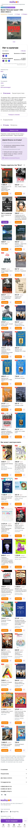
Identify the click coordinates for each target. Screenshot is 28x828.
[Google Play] (14, 812)
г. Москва (23, 50)
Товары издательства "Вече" (11, 165)
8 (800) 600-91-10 (6, 786)
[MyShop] (6, 801)
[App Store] (4, 812)
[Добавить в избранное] (10, 193)
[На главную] (14, 3)
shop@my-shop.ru (6, 791)
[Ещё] (25, 821)
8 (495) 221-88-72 (6, 789)
